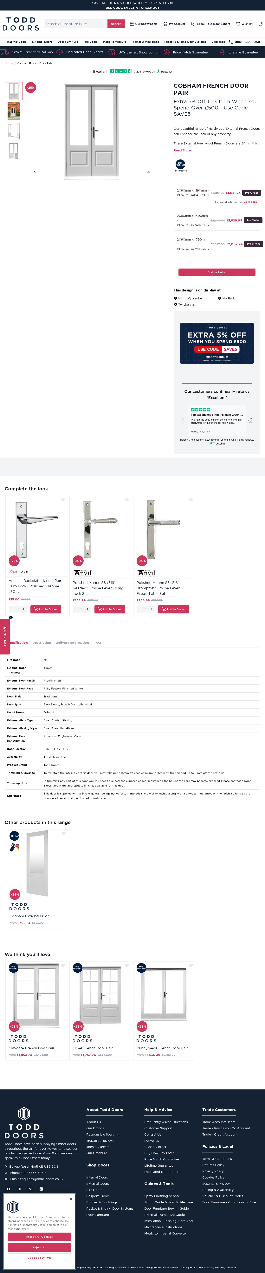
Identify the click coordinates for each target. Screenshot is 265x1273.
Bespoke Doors (98, 1196)
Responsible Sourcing (103, 1134)
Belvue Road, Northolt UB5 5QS (33, 1166)
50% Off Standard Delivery (32, 52)
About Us (93, 1122)
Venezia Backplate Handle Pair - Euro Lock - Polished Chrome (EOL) (36, 586)
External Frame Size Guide (164, 1214)
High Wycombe (190, 298)
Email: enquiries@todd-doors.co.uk (36, 1179)
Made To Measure (114, 41)
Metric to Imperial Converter (165, 1233)
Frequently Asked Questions (166, 1122)
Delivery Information (72, 642)
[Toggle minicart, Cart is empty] (261, 24)
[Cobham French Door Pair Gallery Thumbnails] (14, 121)
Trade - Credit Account (219, 1134)
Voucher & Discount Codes (222, 1196)
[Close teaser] (11, 617)
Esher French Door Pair (93, 1048)
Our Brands (95, 1128)
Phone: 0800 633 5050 (27, 1172)
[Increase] (23, 609)
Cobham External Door (29, 916)
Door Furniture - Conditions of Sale (229, 1202)
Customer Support (158, 1128)
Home (9, 63)
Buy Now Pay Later (159, 1153)
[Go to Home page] (20, 24)
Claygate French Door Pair (31, 1048)
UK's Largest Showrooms (138, 52)
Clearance (218, 41)
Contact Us (152, 1134)
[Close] (71, 1199)
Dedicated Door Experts (84, 52)
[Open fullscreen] (91, 132)
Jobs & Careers (97, 1147)
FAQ (97, 642)
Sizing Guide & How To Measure (168, 1202)
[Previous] (34, 172)
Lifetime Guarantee (243, 52)
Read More (182, 150)
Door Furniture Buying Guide (166, 1208)
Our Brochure (96, 1153)
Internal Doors (17, 41)
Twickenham (187, 304)
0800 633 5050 (247, 42)
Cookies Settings (40, 1257)
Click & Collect (155, 1147)
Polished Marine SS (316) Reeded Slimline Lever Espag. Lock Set (98, 588)
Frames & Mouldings (145, 41)
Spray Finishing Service (162, 1196)
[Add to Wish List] (63, 499)
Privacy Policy (212, 1171)
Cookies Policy (213, 1177)
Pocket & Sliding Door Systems (185, 41)
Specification (17, 642)
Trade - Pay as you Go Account (226, 1128)
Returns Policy (213, 1165)
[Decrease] (12, 609)
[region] (39, 1231)
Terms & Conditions (217, 1158)
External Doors (42, 41)
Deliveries (151, 1140)
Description (41, 642)
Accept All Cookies (39, 1236)
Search (116, 24)
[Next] (148, 172)
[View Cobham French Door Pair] (14, 91)
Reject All (39, 1247)
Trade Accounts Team (218, 1122)
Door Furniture (68, 41)
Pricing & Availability (218, 1190)
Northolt (228, 298)
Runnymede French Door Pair (162, 1048)
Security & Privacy (216, 1183)
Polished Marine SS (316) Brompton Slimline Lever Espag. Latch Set (158, 588)
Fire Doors (90, 41)
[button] (5, 636)
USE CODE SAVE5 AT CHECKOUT (132, 7)
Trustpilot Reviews (100, 1140)
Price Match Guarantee (190, 52)
